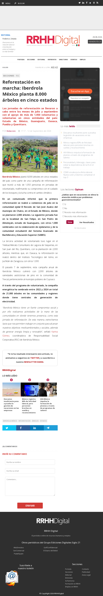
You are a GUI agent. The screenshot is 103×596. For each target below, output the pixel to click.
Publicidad (86, 572)
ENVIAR (30, 505)
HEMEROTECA (95, 41)
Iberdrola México (10, 421)
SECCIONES (31, 60)
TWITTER (35, 358)
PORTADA (20, 60)
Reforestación (24, 421)
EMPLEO (83, 60)
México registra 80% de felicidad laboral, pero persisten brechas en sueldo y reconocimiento (29, 406)
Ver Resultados (86, 222)
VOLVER (5, 67)
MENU (7, 3)
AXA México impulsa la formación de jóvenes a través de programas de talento (47, 405)
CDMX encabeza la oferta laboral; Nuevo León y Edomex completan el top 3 (79, 175)
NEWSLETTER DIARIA (33, 362)
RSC (17, 75)
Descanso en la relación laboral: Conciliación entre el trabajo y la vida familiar (8, 47)
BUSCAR (20, 3)
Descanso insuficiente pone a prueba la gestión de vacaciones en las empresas (11, 405)
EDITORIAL (41, 60)
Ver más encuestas (80, 228)
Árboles (35, 421)
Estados (43, 421)
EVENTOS (74, 60)
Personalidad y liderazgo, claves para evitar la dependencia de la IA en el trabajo (79, 165)
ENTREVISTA (52, 60)
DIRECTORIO (63, 60)
